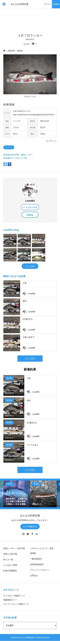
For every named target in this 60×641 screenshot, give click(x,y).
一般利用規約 (36, 559)
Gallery (30, 215)
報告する (53, 141)
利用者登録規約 (37, 564)
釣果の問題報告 (10, 571)
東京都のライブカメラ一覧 (15, 158)
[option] (16, 494)
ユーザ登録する (30, 526)
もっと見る (30, 266)
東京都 (16, 127)
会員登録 (56, 4)
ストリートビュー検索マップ (16, 604)
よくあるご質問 (10, 565)
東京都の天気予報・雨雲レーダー (18, 155)
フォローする (31, 207)
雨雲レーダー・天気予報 (14, 548)
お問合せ (34, 575)
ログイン (48, 4)
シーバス (8, 147)
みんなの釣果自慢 (19, 4)
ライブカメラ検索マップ (14, 596)
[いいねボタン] (33, 44)
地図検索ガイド (10, 600)
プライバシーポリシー (40, 570)
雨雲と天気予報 (10, 554)
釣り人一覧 (8, 559)
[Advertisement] (30, 19)
